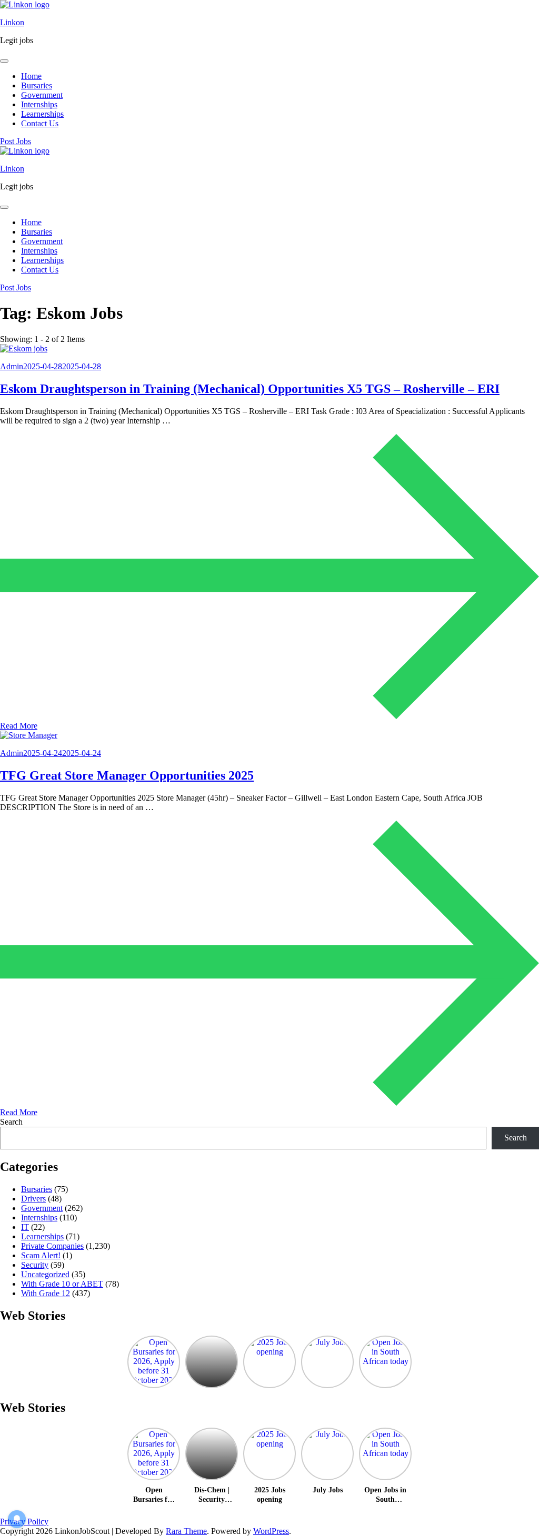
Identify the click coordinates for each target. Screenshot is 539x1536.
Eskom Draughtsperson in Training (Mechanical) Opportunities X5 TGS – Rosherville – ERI (250, 389)
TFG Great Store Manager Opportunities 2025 (127, 775)
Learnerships (42, 113)
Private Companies (52, 1245)
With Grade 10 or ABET (62, 1283)
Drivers (33, 1198)
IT (25, 1226)
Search (11, 1121)
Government (42, 94)
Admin (11, 366)
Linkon (12, 22)
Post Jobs (15, 141)
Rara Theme (186, 1531)
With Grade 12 (45, 1293)
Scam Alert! (41, 1255)
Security (34, 1264)
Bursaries (36, 85)
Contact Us (39, 123)
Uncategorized (45, 1274)
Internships (39, 104)
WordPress (271, 1531)
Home (31, 76)
